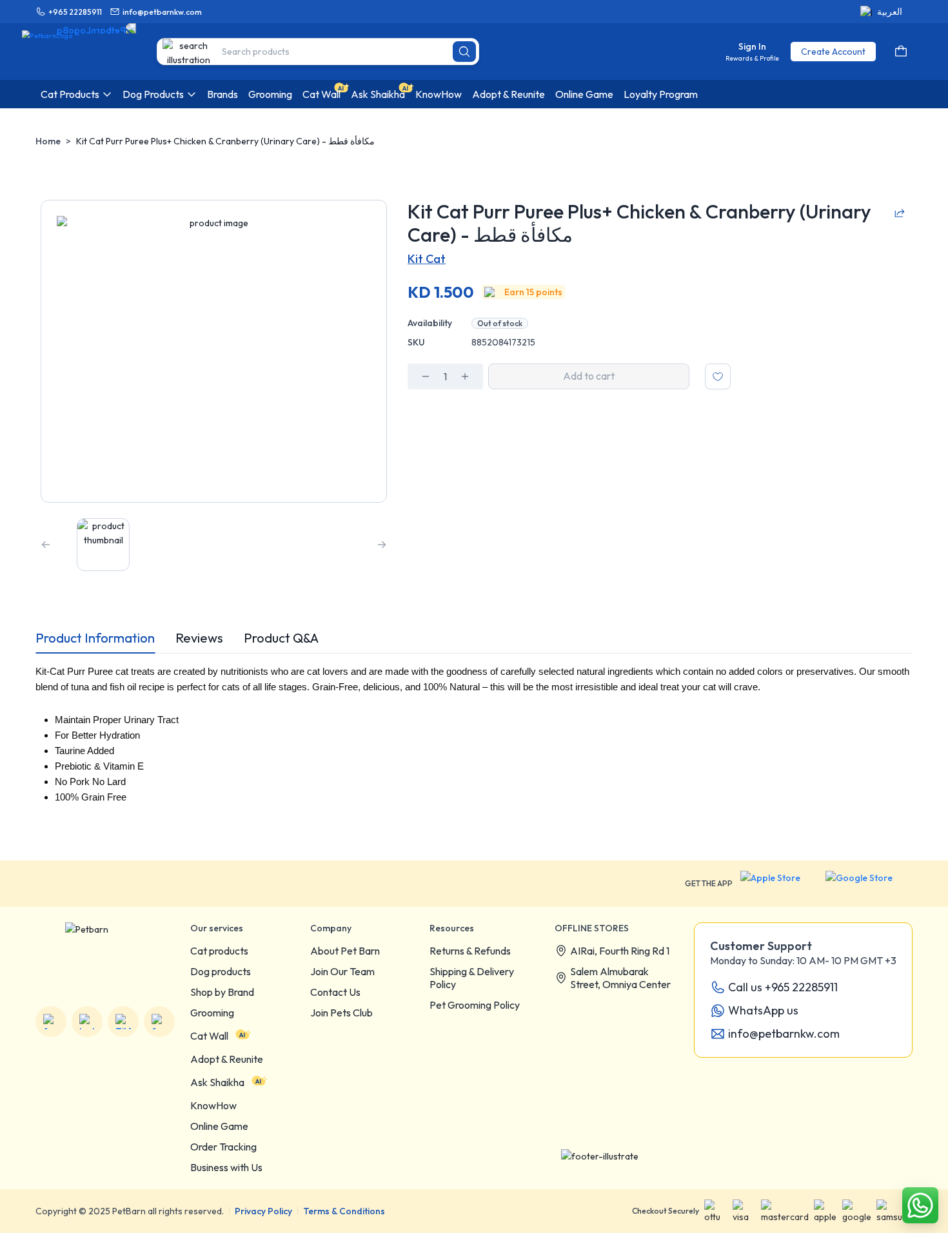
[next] (381, 544)
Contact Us (335, 991)
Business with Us (226, 1167)
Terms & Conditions (344, 1211)
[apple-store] (779, 884)
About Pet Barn (345, 950)
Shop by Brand (222, 991)
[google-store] (869, 884)
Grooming (212, 1012)
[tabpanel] (474, 744)
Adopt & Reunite (226, 1059)
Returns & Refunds (470, 950)
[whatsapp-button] (920, 1205)
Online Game (219, 1126)
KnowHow (213, 1105)
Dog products (220, 971)
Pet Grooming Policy (475, 1004)
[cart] (901, 51)
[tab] (95, 638)
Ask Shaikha (217, 1082)
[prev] (45, 544)
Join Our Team (342, 971)
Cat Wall (209, 1035)
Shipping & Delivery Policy (472, 978)
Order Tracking (223, 1146)
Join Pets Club (341, 1012)
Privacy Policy (263, 1211)
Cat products (219, 950)
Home (48, 141)
